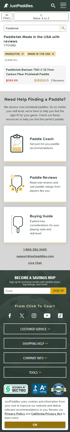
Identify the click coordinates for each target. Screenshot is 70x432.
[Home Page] (19, 5)
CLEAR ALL (11, 60)
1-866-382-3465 (35, 249)
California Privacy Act (46, 413)
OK (35, 424)
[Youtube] (47, 315)
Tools (33, 372)
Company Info (33, 358)
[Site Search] (52, 6)
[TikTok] (60, 315)
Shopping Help (33, 343)
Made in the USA (39, 54)
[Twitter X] (22, 315)
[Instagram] (34, 315)
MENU (64, 6)
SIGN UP (58, 291)
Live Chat (35, 263)
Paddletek (12, 54)
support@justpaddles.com (35, 256)
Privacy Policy (15, 413)
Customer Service (33, 329)
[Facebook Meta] (9, 315)
